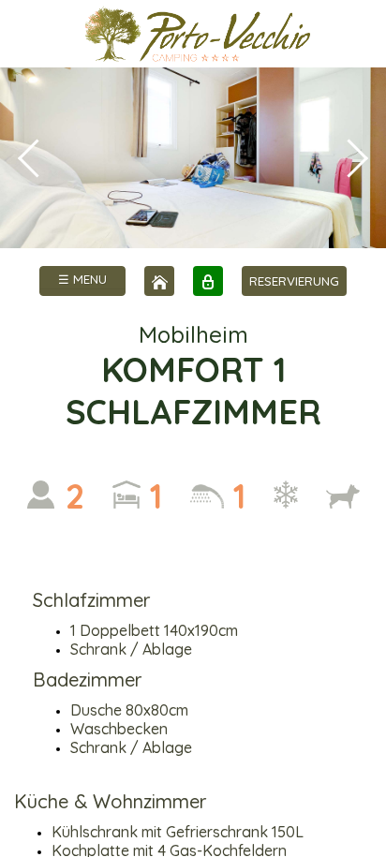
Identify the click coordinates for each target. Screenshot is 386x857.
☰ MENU (82, 279)
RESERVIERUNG (294, 280)
